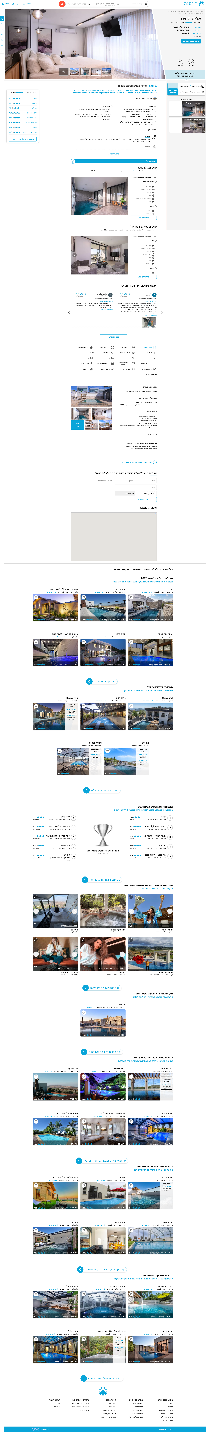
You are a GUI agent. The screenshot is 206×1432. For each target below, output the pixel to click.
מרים (63, 969)
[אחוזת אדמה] (150, 911)
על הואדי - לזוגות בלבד (67, 972)
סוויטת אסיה (167, 1113)
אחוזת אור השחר (165, 634)
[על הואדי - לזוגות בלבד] (55, 954)
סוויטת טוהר (167, 1222)
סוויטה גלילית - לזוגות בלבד (65, 1177)
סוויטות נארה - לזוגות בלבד (113, 1113)
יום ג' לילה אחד (71, 711)
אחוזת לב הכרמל (165, 972)
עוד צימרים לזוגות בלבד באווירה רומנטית (104, 1160)
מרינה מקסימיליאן (70, 926)
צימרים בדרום (138, 1407)
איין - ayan (73, 1068)
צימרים (170, 1407)
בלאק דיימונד (120, 1068)
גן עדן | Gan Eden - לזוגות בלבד (111, 1331)
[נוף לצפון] (55, 911)
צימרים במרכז (138, 1403)
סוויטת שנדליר (95, 743)
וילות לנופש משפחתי (109, 1410)
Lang (16, 4)
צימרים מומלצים (167, 1420)
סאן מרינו (74, 1222)
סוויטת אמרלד (71, 1286)
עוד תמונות (77, 425)
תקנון (58, 1403)
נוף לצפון (74, 929)
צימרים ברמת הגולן (136, 1414)
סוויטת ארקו (167, 1177)
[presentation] (124, 196)
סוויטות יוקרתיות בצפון (108, 1417)
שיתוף (180, 65)
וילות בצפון (112, 1407)
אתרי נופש (189, 11)
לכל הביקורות (113, 337)
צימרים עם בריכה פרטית (80, 1403)
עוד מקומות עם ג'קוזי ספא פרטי (104, 1378)
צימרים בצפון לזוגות (166, 1417)
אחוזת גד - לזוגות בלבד (67, 1113)
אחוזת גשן (121, 589)
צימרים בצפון (168, 1403)
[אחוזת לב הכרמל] (150, 954)
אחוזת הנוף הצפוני (117, 1286)
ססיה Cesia (167, 698)
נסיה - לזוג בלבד (165, 1068)
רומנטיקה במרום (118, 929)
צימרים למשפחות (167, 1414)
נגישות (28, 4)
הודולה (122, 1004)
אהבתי (191, 65)
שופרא (123, 1177)
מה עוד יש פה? (143, 218)
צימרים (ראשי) (199, 11)
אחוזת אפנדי (120, 1222)
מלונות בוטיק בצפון (109, 1414)
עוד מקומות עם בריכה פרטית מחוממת (104, 1269)
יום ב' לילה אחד (71, 717)
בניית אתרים (44, 1429)
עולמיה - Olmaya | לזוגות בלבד (64, 589)
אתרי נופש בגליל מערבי (196, 13)
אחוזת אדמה (167, 929)
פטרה (170, 589)
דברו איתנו (56, 1407)
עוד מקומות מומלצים (104, 681)
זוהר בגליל (73, 1331)
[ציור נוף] (103, 954)
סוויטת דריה (167, 1331)
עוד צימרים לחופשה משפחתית (105, 1051)
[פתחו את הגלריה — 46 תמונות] (106, 72)
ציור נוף (122, 972)
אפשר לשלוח (143, 500)
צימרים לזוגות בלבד (166, 1410)
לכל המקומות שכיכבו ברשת (104, 987)
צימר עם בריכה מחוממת (80, 1407)
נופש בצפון (112, 1403)
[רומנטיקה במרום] (103, 911)
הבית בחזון (121, 634)
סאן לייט (145, 743)
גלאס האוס (121, 698)
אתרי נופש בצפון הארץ (176, 11)
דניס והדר (120, 969)
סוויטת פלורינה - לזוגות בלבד (65, 634)
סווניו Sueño (72, 698)
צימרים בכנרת (138, 1410)
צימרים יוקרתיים (83, 1410)
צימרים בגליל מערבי (136, 1417)
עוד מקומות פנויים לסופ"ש (104, 790)
